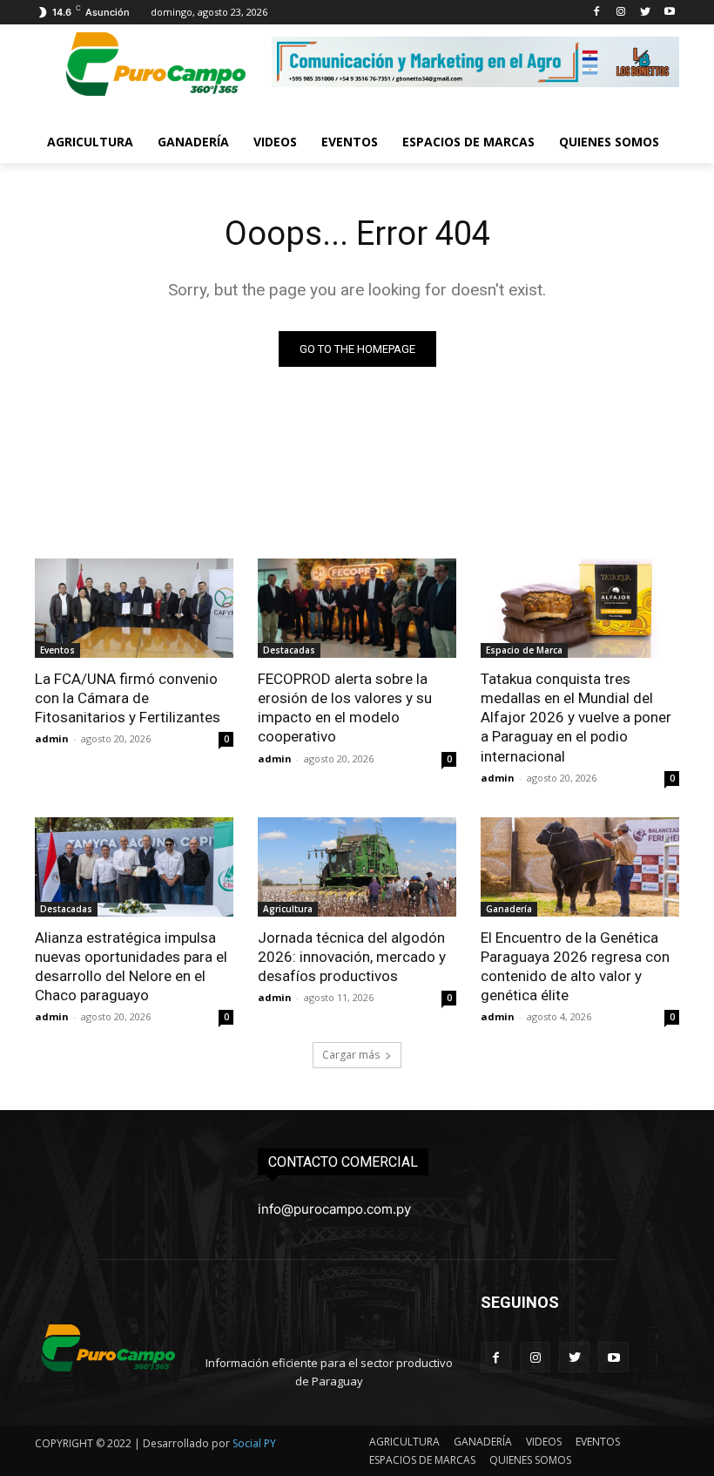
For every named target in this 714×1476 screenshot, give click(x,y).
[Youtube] (669, 13)
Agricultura (288, 909)
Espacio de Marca (524, 650)
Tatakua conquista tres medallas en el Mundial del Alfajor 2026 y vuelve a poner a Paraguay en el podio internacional (576, 717)
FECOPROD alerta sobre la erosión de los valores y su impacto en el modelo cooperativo (345, 707)
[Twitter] (645, 13)
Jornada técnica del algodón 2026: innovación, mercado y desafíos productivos (352, 957)
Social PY (254, 1443)
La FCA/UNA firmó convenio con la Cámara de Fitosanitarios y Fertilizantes (127, 698)
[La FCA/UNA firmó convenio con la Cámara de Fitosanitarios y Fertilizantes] (134, 608)
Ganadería (509, 909)
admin (52, 738)
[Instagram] (621, 13)
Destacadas (289, 650)
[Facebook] (597, 13)
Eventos (57, 650)
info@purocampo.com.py (334, 1209)
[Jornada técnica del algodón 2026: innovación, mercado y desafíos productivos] (357, 867)
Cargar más (351, 1054)
